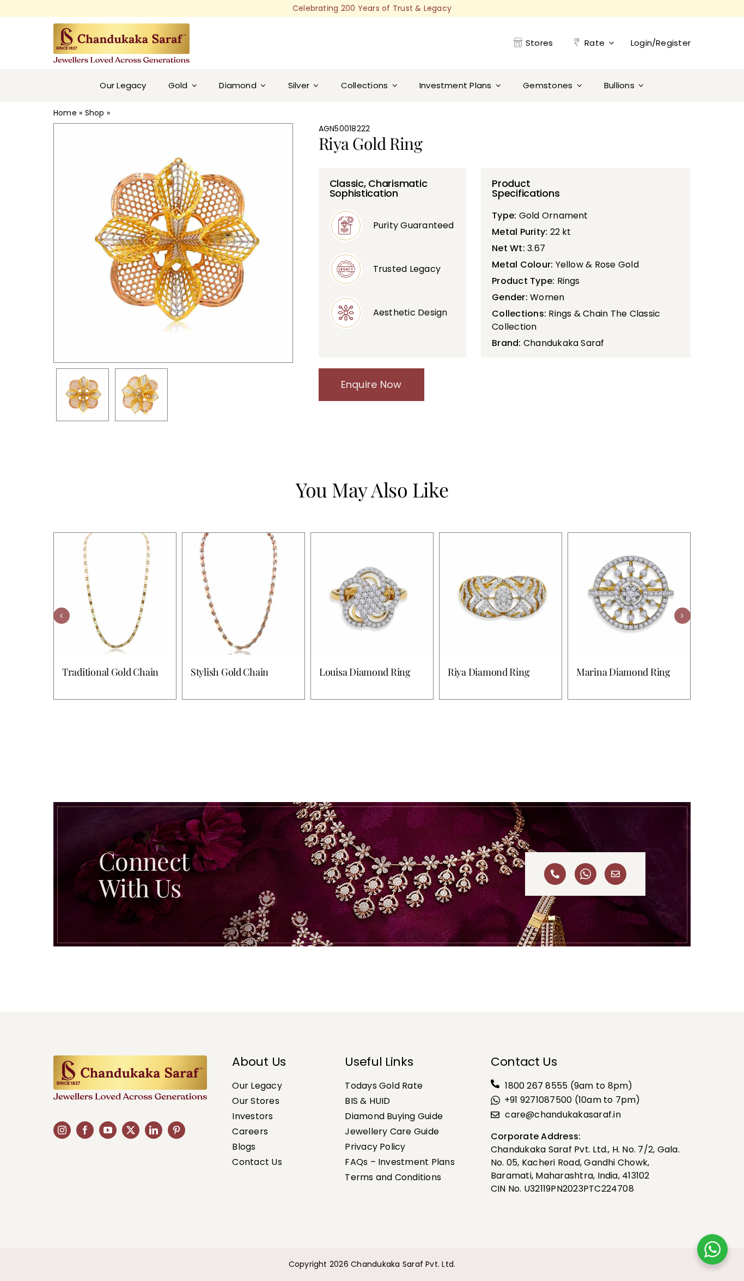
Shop (95, 112)
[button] (61, 616)
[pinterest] (176, 1130)
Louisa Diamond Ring (365, 671)
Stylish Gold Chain (230, 671)
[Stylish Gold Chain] (243, 594)
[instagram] (62, 1130)
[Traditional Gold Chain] (115, 594)
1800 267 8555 (536, 1085)
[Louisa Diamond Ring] (372, 594)
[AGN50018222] (82, 395)
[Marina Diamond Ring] (629, 594)
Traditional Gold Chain (110, 671)
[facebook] (85, 1130)
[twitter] (130, 1130)
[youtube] (108, 1130)
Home (65, 112)
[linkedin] (153, 1130)
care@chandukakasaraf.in (563, 1114)
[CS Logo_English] (121, 27)
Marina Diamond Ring (623, 671)
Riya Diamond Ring (488, 671)
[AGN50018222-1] (141, 395)
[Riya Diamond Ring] (501, 594)
